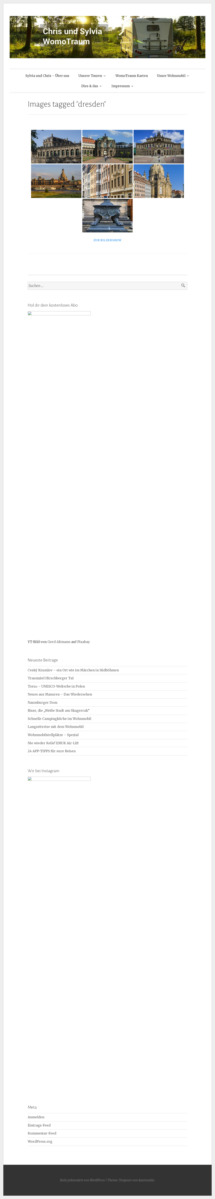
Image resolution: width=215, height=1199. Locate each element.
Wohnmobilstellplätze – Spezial (53, 735)
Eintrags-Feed (39, 1125)
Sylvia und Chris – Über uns (47, 76)
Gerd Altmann (58, 642)
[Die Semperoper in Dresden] (159, 146)
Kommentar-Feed (42, 1133)
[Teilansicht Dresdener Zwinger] (56, 146)
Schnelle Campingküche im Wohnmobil (59, 719)
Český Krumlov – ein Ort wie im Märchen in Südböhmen (73, 670)
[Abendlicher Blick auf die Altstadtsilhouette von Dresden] (56, 181)
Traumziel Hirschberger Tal (50, 678)
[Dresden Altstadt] (107, 215)
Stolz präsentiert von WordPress (82, 1180)
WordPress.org (40, 1142)
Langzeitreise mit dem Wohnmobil (56, 727)
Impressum (120, 86)
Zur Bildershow (107, 240)
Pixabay (83, 642)
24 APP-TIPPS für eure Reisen (52, 751)
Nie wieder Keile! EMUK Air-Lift (53, 743)
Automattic (146, 1180)
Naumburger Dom (42, 703)
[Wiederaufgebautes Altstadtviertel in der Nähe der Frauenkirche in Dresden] (107, 181)
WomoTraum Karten (131, 76)
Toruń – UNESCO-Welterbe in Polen (56, 686)
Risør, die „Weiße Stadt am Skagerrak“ (59, 711)
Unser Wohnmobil (171, 76)
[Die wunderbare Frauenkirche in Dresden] (159, 181)
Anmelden (36, 1117)
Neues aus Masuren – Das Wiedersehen (60, 694)
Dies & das (89, 86)
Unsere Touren (90, 76)
